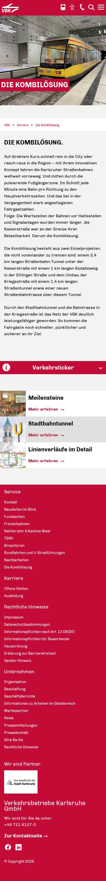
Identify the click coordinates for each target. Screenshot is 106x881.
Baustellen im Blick (20, 509)
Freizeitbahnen (16, 524)
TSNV (8, 538)
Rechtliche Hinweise (26, 607)
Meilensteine (46, 397)
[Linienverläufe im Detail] (13, 466)
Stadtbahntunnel (50, 423)
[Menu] (101, 8)
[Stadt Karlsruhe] (28, 783)
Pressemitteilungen (20, 725)
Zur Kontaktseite (23, 836)
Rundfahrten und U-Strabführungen (34, 553)
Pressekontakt (16, 733)
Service (22, 125)
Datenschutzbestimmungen (27, 624)
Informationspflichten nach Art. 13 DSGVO (39, 632)
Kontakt (82, 7)
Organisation (15, 682)
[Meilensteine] (13, 415)
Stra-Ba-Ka (13, 740)
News (8, 718)
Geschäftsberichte (19, 696)
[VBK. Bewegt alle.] (10, 7)
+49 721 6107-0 (20, 824)
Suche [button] (91, 7)
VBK (7, 125)
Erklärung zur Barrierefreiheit (30, 653)
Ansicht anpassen (72, 7)
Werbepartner (16, 711)
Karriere (13, 578)
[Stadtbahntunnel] (13, 440)
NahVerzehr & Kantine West (27, 531)
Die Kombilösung (47, 125)
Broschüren (14, 545)
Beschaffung (14, 689)
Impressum (13, 617)
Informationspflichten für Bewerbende (36, 639)
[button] (53, 367)
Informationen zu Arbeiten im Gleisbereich (39, 703)
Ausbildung (13, 596)
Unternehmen (19, 672)
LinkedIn (18, 847)
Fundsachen (14, 517)
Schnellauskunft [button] (63, 7)
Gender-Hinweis (17, 661)
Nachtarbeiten (16, 560)
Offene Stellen (16, 589)
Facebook (8, 847)
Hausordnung (15, 646)
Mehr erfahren (43, 409)
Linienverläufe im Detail (60, 449)
